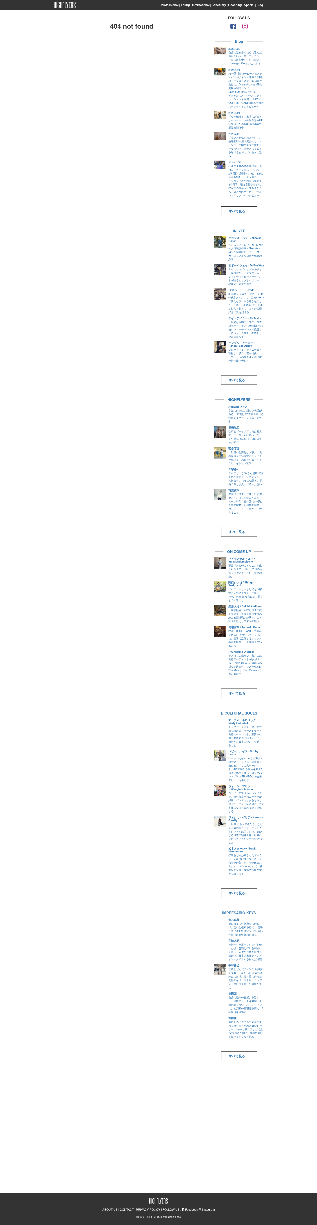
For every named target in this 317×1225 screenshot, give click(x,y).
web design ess (172, 1217)
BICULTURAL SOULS (239, 713)
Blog (259, 5)
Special (249, 5)
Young (185, 5)
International (200, 5)
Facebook (191, 1209)
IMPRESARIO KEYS (239, 912)
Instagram (208, 1209)
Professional (169, 5)
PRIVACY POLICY (148, 1209)
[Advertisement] (239, 1129)
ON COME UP (239, 551)
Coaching (235, 5)
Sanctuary (219, 5)
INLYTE (239, 230)
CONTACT (127, 1209)
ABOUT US (110, 1209)
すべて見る (237, 210)
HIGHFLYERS (238, 399)
